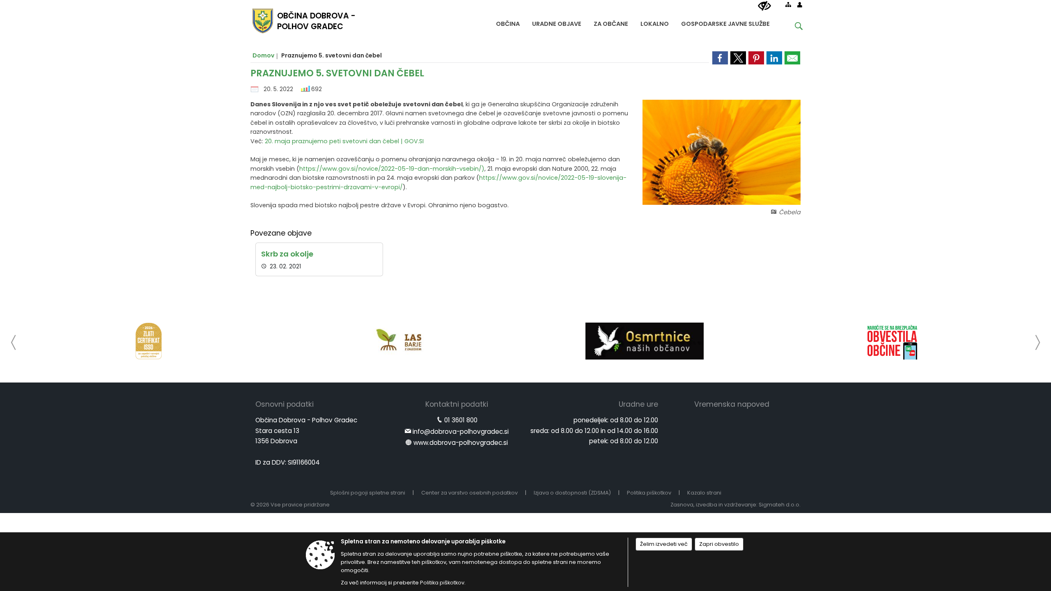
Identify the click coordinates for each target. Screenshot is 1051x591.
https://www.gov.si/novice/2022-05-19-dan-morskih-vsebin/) (391, 169)
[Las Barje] (396, 341)
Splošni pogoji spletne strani (367, 492)
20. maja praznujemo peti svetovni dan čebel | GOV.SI (344, 141)
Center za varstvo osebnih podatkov (469, 492)
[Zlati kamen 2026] (148, 341)
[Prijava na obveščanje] (892, 341)
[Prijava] (800, 4)
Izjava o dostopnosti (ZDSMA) (572, 492)
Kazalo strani (704, 492)
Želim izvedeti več (664, 544)
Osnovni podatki (284, 404)
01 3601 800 (460, 420)
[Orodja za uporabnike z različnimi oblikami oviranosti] (764, 6)
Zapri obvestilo (719, 544)
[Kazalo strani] (788, 4)
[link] (720, 57)
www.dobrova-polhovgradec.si (460, 442)
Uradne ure (638, 404)
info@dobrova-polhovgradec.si (461, 431)
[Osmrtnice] (644, 341)
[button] (13, 342)
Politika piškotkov (649, 492)
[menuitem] (508, 21)
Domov (263, 55)
